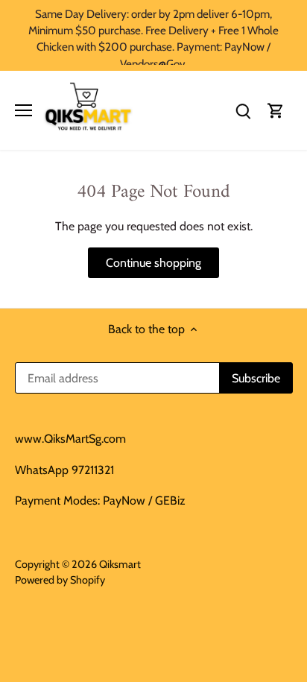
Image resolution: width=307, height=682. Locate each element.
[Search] (243, 109)
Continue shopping (153, 263)
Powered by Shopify (60, 580)
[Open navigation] (23, 110)
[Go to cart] (276, 109)
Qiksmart (120, 564)
